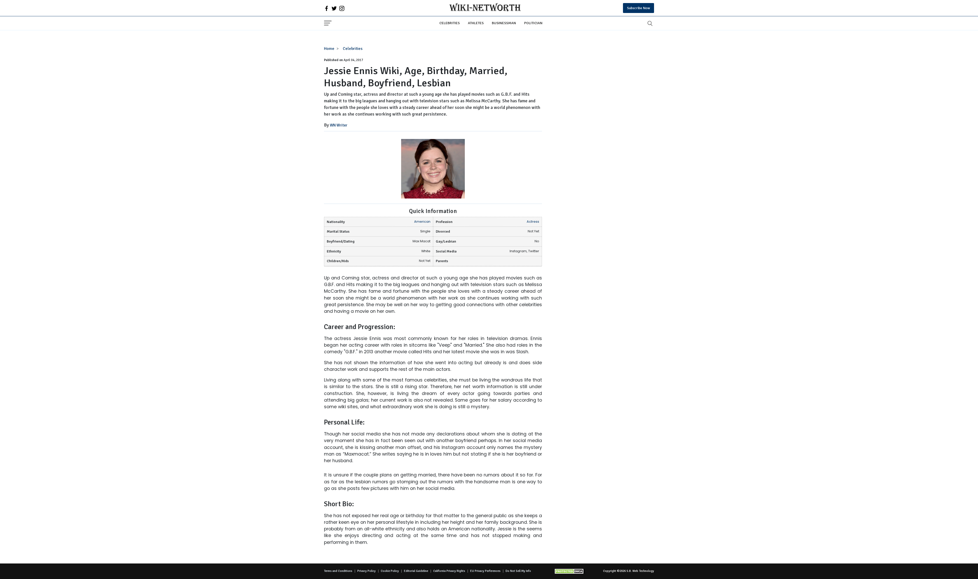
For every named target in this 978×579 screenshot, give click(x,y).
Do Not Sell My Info (518, 571)
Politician (533, 23)
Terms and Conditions (338, 571)
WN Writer (338, 125)
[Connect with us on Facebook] (326, 8)
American (422, 221)
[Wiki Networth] (485, 8)
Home (329, 48)
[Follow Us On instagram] (341, 8)
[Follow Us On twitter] (334, 8)
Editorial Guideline (416, 571)
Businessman (504, 23)
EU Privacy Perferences (485, 571)
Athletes (476, 23)
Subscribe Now (638, 8)
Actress (533, 221)
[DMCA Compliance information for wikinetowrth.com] (569, 571)
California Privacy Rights (449, 571)
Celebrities (449, 23)
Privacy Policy (366, 571)
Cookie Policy (390, 571)
